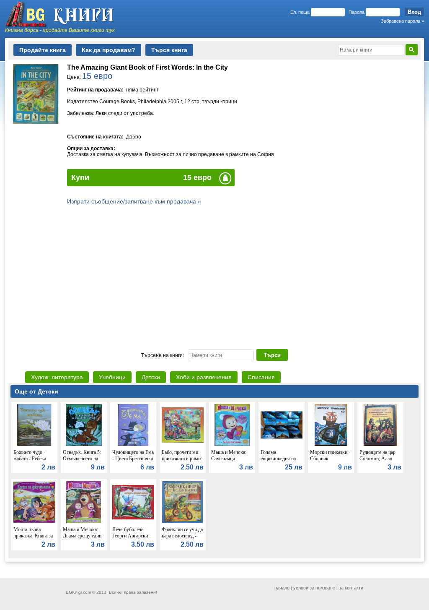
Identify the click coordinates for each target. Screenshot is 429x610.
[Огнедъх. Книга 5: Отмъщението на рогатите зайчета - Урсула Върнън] (84, 444)
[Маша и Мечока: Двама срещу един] (84, 521)
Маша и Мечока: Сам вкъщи (228, 455)
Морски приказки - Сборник (330, 455)
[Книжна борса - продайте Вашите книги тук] (63, 14)
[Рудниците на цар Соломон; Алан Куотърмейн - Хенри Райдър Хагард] (380, 444)
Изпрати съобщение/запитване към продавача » (134, 201)
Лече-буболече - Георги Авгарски (130, 533)
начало (281, 587)
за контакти (351, 587)
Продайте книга (42, 50)
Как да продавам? (108, 50)
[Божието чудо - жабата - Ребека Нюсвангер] (34, 444)
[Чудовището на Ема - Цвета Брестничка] (133, 444)
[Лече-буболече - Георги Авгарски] (133, 521)
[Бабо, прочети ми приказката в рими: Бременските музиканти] (183, 444)
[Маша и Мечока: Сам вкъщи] (232, 444)
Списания (261, 377)
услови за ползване (314, 587)
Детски (151, 377)
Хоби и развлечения (204, 377)
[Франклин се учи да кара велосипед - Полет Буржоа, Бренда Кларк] (183, 521)
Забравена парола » (402, 20)
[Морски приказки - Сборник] (331, 444)
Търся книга (169, 50)
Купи (80, 177)
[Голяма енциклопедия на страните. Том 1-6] (281, 444)
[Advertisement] (214, 276)
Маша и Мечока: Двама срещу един (82, 533)
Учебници (112, 377)
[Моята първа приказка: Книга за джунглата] (34, 521)
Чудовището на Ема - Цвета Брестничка (133, 455)
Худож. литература (57, 377)
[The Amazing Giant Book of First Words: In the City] (35, 121)
